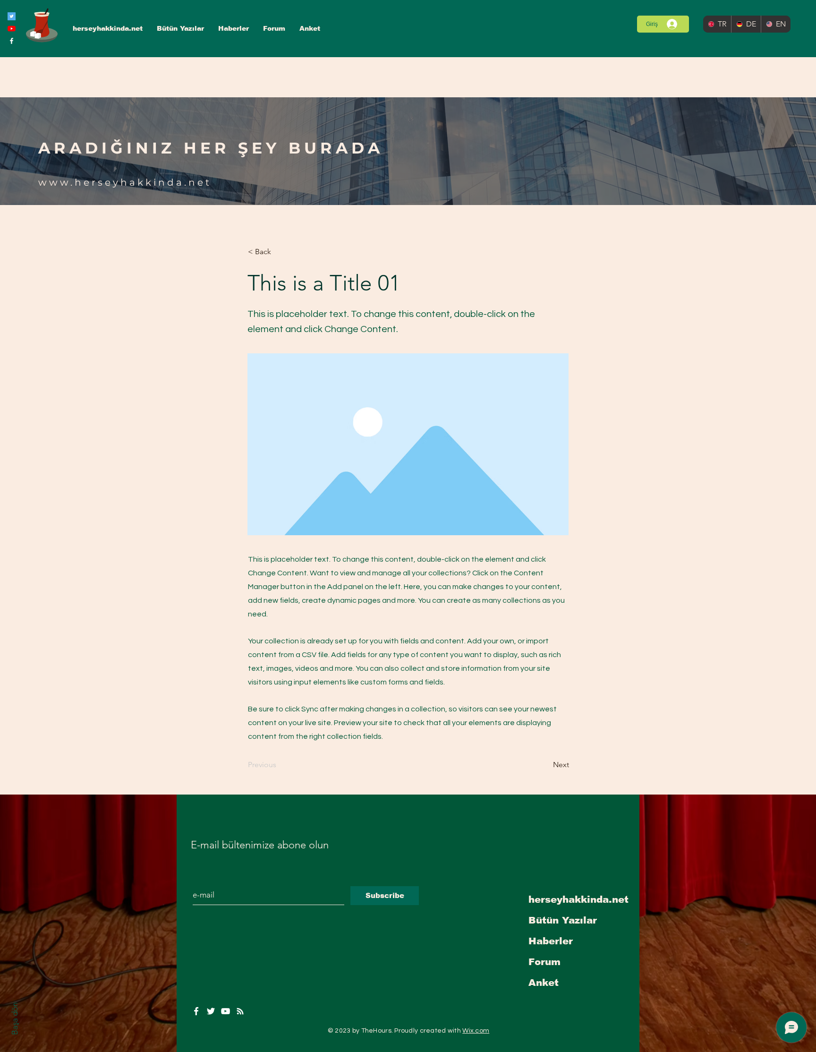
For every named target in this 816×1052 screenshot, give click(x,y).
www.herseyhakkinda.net (125, 182)
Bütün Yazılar (562, 920)
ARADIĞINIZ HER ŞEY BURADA (210, 147)
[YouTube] (12, 29)
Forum (544, 962)
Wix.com (475, 1030)
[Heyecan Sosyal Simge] (12, 16)
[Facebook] (12, 41)
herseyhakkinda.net (578, 899)
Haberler (550, 941)
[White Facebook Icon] (196, 1011)
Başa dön (14, 1018)
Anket (543, 982)
